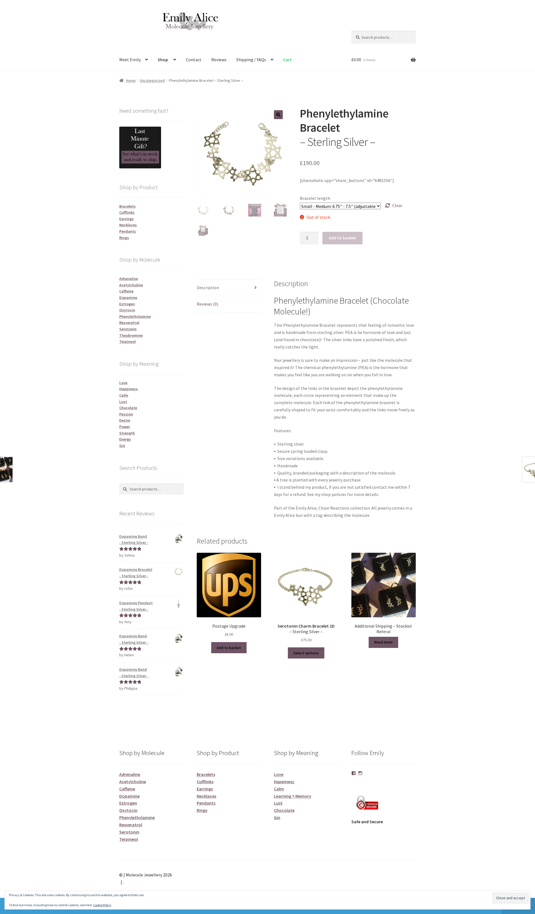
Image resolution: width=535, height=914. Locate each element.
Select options (306, 652)
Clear (397, 205)
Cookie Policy (102, 905)
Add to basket (342, 237)
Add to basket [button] (229, 647)
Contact (193, 59)
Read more (383, 642)
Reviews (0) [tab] (207, 304)
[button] (278, 114)
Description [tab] (208, 287)
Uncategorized (152, 80)
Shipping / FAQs (251, 59)
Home (131, 80)
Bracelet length (315, 198)
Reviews (219, 59)
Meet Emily (130, 59)
